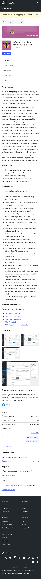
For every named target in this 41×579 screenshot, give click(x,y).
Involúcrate (25, 518)
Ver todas (35, 461)
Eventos (24, 521)
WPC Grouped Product (13, 319)
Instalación (8, 71)
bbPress (6, 541)
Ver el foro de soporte (10, 475)
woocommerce (30, 441)
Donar (24, 525)
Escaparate (25, 501)
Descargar (6, 53)
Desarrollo (7, 76)
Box (28, 437)
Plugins (23, 508)
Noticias (5, 505)
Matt (4, 537)
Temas (23, 505)
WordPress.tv (7, 528)
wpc (37, 441)
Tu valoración (6, 461)
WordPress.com (8, 534)
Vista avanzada (7, 447)
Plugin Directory (7, 8)
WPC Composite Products (14, 316)
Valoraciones (8, 66)
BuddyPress (7, 544)
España (9, 553)
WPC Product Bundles (12, 313)
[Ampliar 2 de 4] (36, 336)
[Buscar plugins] (22, 22)
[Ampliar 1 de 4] (17, 336)
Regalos (25, 528)
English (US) (35, 433)
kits (31, 437)
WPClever (19, 48)
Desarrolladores (7, 525)
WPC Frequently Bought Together (17, 325)
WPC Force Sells (10, 322)
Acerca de (5, 501)
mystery (36, 437)
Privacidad (5, 512)
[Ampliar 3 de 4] (17, 350)
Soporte (7, 81)
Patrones (24, 512)
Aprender (5, 518)
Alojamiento (6, 508)
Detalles (7, 61)
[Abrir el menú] (38, 3)
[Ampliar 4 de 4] (36, 363)
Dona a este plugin (8, 490)
